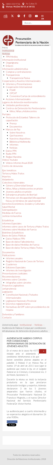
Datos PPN (11, 150)
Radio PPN (11, 153)
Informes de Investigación (18, 270)
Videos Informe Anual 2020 (19, 163)
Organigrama (12, 62)
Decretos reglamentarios (18, 303)
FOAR (12, 90)
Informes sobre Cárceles (14, 279)
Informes (14, 144)
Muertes (6, 176)
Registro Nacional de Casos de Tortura (25, 261)
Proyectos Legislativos (13, 285)
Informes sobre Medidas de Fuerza (19, 229)
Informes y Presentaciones (19, 84)
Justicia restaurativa (12, 216)
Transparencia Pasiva (20, 78)
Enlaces (9, 65)
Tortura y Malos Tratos (13, 173)
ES (42, 16)
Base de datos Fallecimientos (20, 241)
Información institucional (14, 59)
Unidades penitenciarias (17, 105)
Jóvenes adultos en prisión (19, 191)
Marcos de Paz (13, 129)
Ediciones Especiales (16, 267)
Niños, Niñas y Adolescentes (23, 111)
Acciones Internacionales (18, 99)
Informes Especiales (11, 223)
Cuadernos (11, 264)
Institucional (8, 50)
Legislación (7, 291)
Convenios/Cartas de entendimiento (27, 96)
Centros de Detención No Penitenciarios (26, 108)
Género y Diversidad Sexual (19, 185)
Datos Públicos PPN (15, 238)
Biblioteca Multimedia (20, 141)
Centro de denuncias (12, 166)
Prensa (13, 123)
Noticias (6, 53)
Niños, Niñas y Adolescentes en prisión (24, 188)
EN (42, 19)
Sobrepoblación (9, 209)
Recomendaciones (11, 276)
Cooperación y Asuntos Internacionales (21, 81)
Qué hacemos (16, 135)
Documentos (16, 126)
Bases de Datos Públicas (14, 235)
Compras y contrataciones (18, 71)
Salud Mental (8, 207)
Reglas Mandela (13, 156)
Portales (6, 114)
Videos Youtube (10, 159)
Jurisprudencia (9, 288)
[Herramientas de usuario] (42, 351)
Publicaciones (8, 255)
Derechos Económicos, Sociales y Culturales (23, 203)
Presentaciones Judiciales (14, 273)
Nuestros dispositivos (20, 138)
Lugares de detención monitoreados (20, 102)
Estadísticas (8, 220)
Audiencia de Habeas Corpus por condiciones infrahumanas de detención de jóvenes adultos (26, 342)
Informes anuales (14, 258)
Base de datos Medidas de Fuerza (22, 244)
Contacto (7, 317)
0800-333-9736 (13, 4)
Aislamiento (8, 179)
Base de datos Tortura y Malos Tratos (24, 247)
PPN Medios (12, 56)
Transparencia (13, 75)
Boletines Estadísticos (13, 232)
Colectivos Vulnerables (13, 182)
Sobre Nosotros (17, 132)
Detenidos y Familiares (13, 314)
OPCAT (13, 93)
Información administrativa (15, 69)
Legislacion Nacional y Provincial (21, 301)
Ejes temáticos (9, 170)
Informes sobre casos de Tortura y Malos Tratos (25, 226)
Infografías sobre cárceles (18, 282)
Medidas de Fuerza (11, 213)
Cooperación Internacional (19, 87)
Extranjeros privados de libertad (21, 194)
